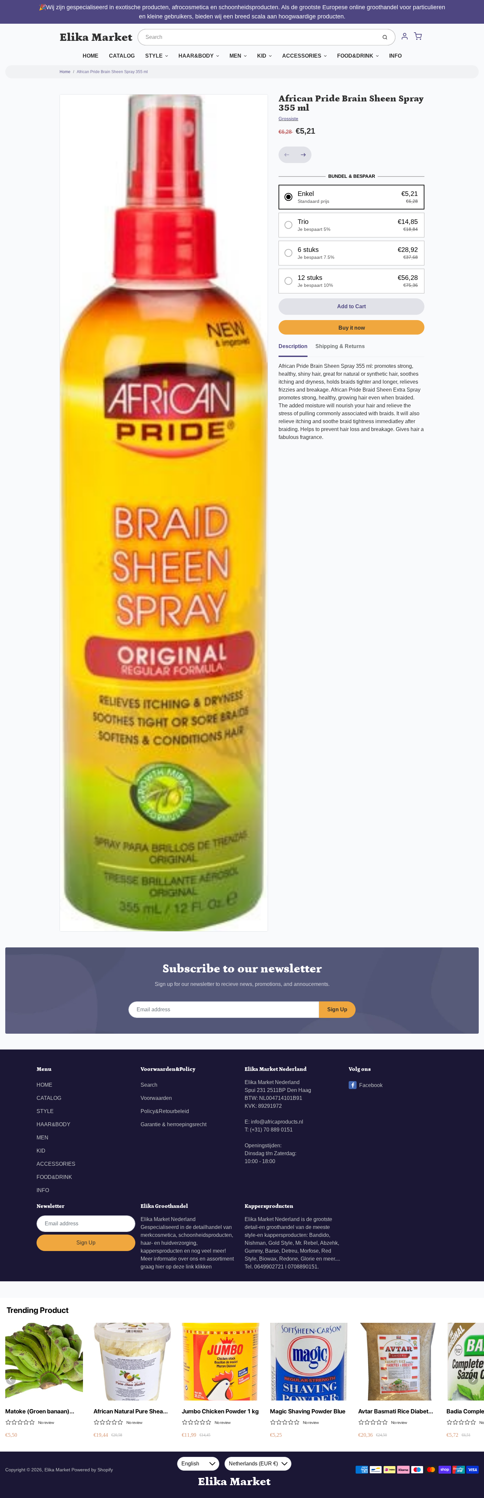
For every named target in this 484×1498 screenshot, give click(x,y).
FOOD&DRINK (355, 56)
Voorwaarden (156, 1098)
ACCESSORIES (301, 56)
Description (293, 346)
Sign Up (337, 1009)
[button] (351, 197)
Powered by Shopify (92, 1469)
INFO (395, 56)
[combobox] (257, 37)
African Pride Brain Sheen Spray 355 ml (112, 71)
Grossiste (288, 118)
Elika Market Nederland (168, 1219)
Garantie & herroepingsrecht (173, 1124)
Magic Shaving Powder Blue (307, 1411)
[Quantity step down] (287, 155)
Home (65, 71)
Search (149, 1085)
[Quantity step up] (303, 155)
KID (261, 56)
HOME (90, 56)
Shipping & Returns (340, 346)
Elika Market (96, 37)
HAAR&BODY (196, 56)
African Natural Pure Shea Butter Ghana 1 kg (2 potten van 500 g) (131, 1411)
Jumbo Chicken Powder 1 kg (220, 1411)
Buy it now (351, 328)
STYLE (154, 56)
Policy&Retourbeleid (165, 1111)
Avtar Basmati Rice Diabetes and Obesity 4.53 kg (396, 1411)
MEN (235, 56)
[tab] (297, 348)
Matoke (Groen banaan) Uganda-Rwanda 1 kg (37, 1411)
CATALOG (122, 56)
